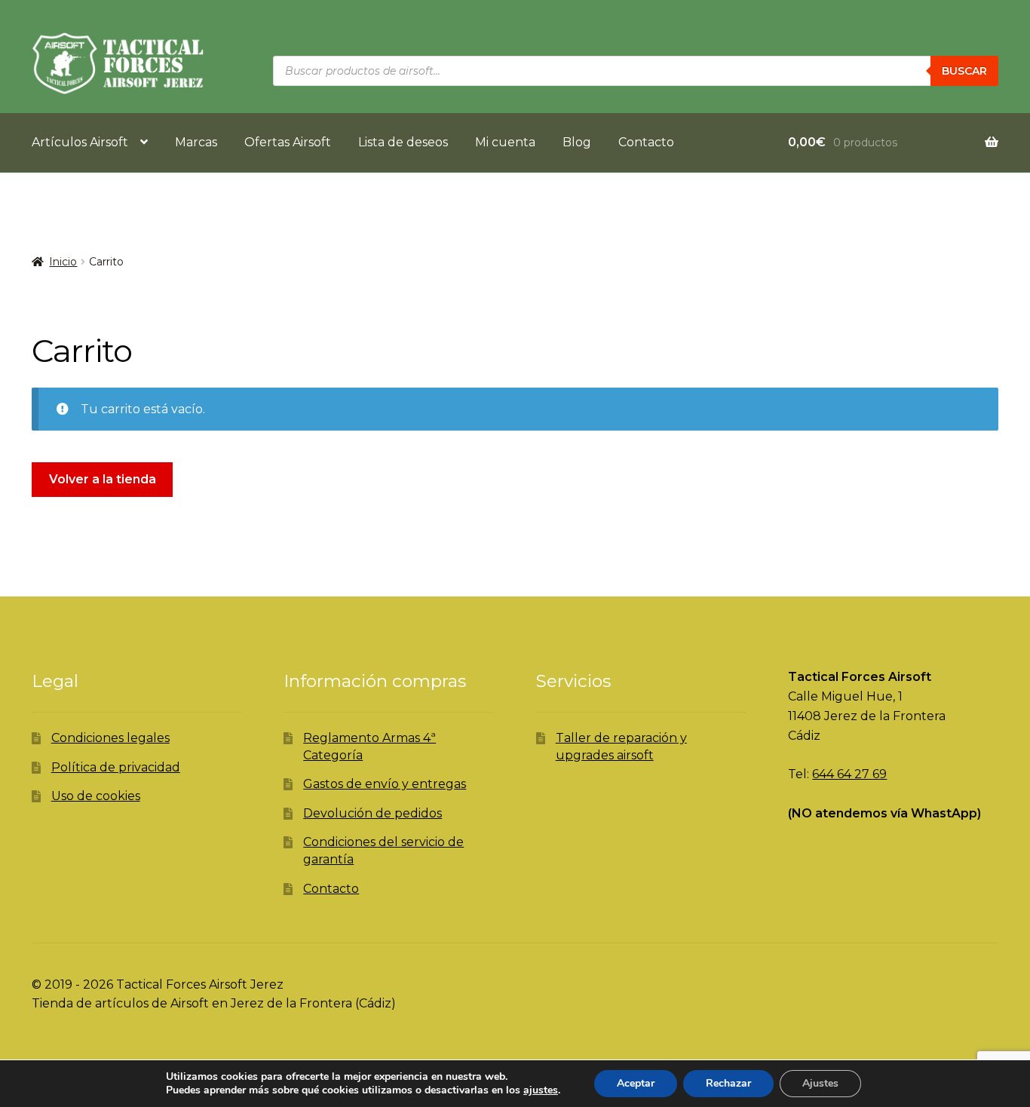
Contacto (646, 142)
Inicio (63, 261)
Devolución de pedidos (372, 813)
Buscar (964, 71)
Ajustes (820, 1083)
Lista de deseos (403, 142)
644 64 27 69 (849, 774)
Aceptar (635, 1083)
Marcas (196, 142)
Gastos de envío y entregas (384, 784)
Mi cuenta (505, 142)
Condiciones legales (110, 738)
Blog (577, 142)
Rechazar (728, 1083)
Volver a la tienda (102, 479)
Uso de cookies (95, 796)
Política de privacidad (115, 767)
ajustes (540, 1090)
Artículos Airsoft (80, 142)
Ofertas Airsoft (287, 142)
